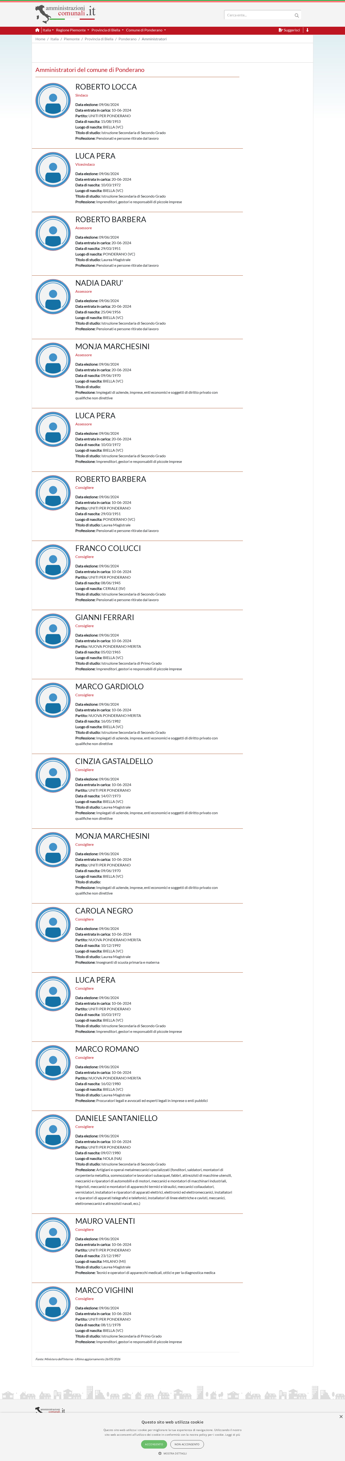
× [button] (341, 1417)
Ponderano (128, 39)
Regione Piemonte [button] (71, 30)
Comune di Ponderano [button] (144, 30)
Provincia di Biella (99, 39)
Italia (54, 39)
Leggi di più (232, 1434)
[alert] (172, 1437)
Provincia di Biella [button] (106, 30)
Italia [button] (47, 30)
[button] (172, 1453)
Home (40, 39)
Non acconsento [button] (187, 1444)
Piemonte (72, 39)
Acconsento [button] (154, 1444)
